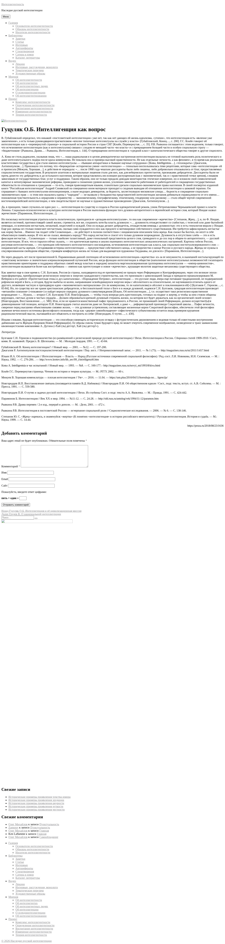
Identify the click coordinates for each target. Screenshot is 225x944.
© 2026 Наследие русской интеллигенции (26, 940)
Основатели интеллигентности (34, 25)
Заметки (20, 38)
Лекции (20, 64)
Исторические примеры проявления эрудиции (36, 800)
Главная (44, 830)
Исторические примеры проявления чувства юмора (39, 796)
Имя (4, 472)
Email (4, 479)
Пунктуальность (49, 824)
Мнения (13, 76)
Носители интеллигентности (32, 32)
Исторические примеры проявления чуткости (35, 806)
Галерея (13, 22)
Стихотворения (24, 51)
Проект (12, 98)
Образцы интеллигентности (32, 29)
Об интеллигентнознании (31, 95)
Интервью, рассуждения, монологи (36, 67)
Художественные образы (30, 73)
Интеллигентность (12, 4)
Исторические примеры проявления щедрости (36, 803)
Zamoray (13, 827)
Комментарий (10, 466)
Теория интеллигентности (31, 114)
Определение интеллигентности (34, 105)
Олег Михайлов (18, 824)
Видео (12, 60)
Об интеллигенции (26, 89)
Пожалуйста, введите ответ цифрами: (24, 491)
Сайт (4, 485)
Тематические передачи (29, 70)
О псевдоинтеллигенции (30, 92)
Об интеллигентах (26, 83)
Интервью (21, 44)
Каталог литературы (27, 57)
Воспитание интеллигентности (34, 108)
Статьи (19, 41)
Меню (6, 16)
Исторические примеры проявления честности (36, 809)
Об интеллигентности (28, 79)
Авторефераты (24, 48)
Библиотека (15, 35)
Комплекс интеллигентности (32, 102)
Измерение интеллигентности (33, 111)
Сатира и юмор (24, 54)
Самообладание (48, 837)
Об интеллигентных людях (31, 86)
